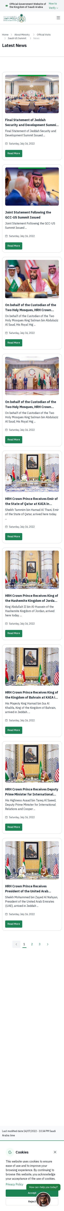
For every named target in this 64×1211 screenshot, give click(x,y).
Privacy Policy (14, 1184)
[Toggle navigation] (58, 17)
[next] (48, 944)
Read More (13, 153)
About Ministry (22, 34)
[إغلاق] (55, 1152)
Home (5, 34)
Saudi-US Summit (17, 38)
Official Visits (44, 34)
